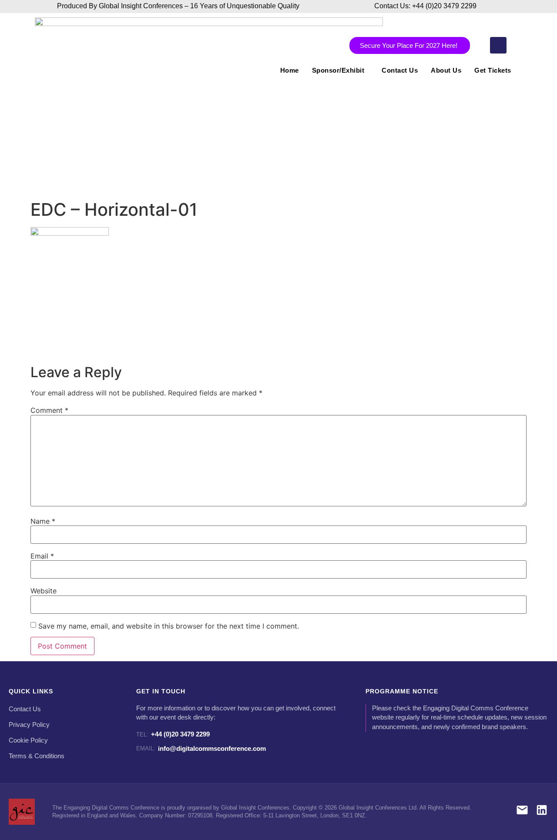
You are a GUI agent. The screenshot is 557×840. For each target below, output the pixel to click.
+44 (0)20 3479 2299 (173, 734)
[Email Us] (522, 811)
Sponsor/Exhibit (338, 70)
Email (42, 555)
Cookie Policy (28, 740)
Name (42, 521)
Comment (49, 410)
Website (43, 590)
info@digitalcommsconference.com (201, 748)
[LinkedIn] (541, 811)
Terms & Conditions (36, 756)
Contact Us (400, 70)
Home (289, 70)
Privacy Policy (29, 724)
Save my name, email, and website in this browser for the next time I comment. (168, 625)
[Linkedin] (498, 45)
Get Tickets (492, 70)
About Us (446, 70)
